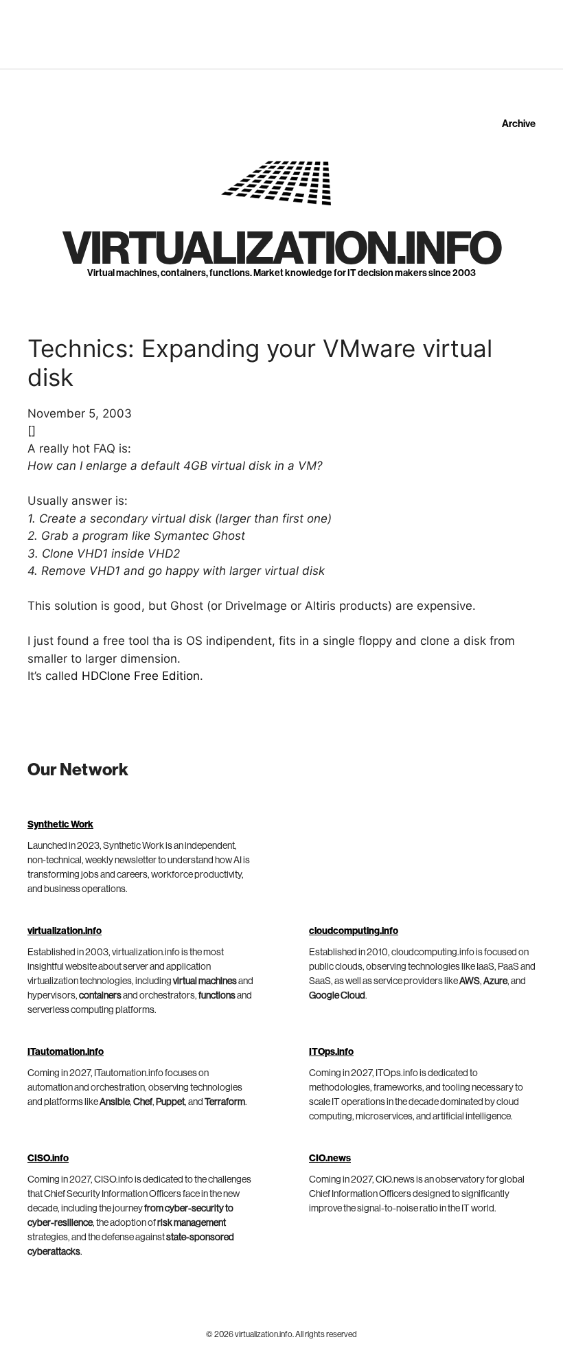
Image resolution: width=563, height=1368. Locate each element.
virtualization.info (281, 249)
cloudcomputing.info (353, 931)
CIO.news (330, 1158)
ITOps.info (331, 1052)
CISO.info (48, 1158)
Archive (519, 124)
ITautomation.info (65, 1052)
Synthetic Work (60, 825)
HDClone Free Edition (141, 676)
